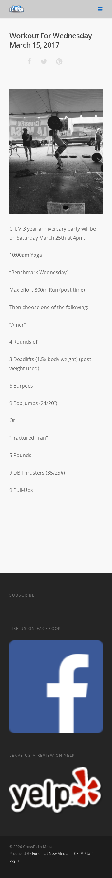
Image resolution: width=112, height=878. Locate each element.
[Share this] (29, 61)
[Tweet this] (44, 61)
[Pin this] (58, 61)
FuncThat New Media (50, 853)
